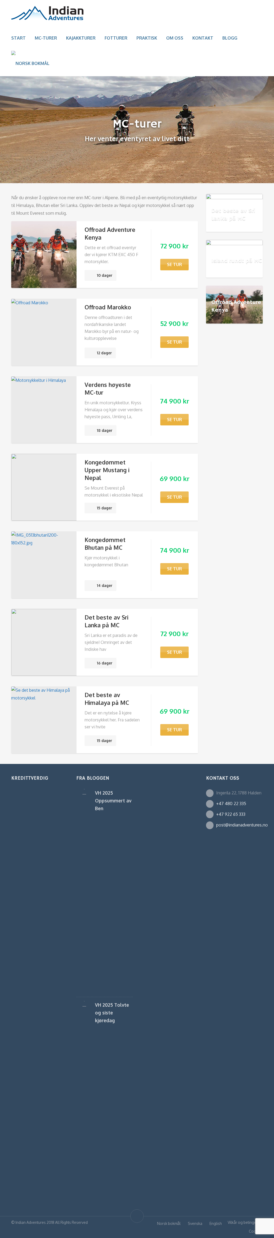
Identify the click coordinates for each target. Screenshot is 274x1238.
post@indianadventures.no (242, 825)
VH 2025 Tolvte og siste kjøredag (112, 1012)
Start (18, 38)
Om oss (174, 38)
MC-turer (46, 38)
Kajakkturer (81, 38)
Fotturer (116, 38)
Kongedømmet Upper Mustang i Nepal (107, 470)
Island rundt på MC (236, 260)
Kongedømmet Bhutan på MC (105, 543)
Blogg (229, 38)
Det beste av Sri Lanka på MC (106, 621)
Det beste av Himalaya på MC (107, 698)
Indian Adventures (31, 1222)
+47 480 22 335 (231, 803)
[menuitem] (30, 63)
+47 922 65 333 (230, 814)
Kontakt (202, 38)
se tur (174, 264)
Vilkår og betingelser (245, 1222)
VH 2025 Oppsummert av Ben (113, 800)
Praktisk (146, 38)
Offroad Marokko (108, 307)
